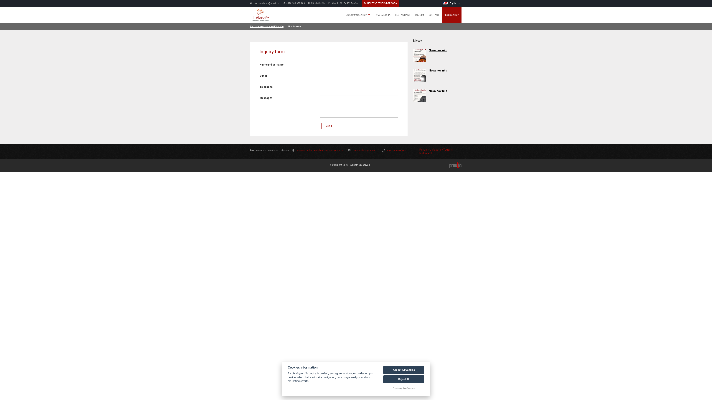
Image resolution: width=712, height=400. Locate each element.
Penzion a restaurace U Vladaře (267, 26)
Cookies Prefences (404, 388)
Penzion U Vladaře (430, 149)
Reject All (403, 379)
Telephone (266, 86)
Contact (433, 15)
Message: (266, 97)
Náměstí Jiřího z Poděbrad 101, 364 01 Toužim (320, 150)
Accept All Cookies (404, 369)
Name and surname (272, 64)
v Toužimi (447, 149)
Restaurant (403, 15)
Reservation (451, 15)
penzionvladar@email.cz (266, 3)
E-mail (264, 75)
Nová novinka (438, 50)
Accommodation (357, 15)
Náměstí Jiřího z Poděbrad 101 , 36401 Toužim (334, 3)
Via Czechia (383, 15)
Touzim (419, 15)
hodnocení (425, 153)
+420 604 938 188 (295, 3)
